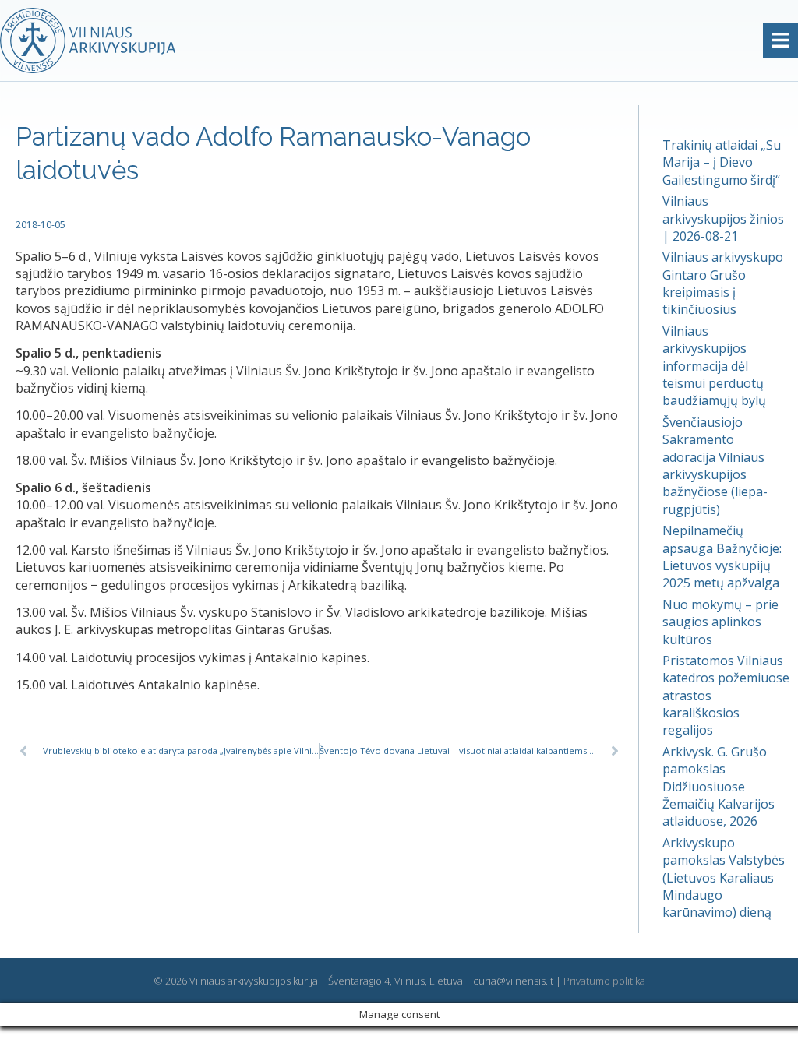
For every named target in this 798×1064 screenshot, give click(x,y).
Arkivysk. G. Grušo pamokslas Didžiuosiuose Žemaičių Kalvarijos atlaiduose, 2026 (718, 786)
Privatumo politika (604, 981)
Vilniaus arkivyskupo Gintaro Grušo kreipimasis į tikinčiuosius (722, 283)
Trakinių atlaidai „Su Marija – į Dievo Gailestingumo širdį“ (721, 162)
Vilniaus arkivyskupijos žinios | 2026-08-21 (723, 218)
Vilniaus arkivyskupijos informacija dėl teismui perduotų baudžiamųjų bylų (714, 366)
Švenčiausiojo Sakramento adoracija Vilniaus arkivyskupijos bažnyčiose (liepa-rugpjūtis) (715, 466)
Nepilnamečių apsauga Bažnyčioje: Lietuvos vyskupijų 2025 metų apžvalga (722, 556)
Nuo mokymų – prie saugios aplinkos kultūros (720, 622)
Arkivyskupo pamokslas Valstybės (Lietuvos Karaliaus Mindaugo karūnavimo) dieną (723, 877)
